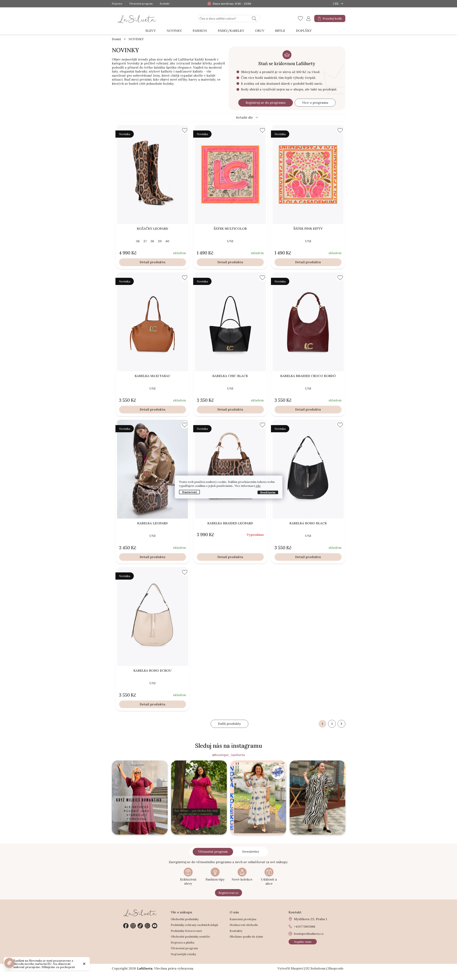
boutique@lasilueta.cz (309, 933)
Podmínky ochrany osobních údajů (194, 925)
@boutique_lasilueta (228, 755)
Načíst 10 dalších (229, 724)
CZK (336, 3)
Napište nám (302, 941)
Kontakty (236, 931)
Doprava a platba (182, 942)
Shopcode (336, 968)
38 (152, 241)
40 (167, 241)
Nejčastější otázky (183, 954)
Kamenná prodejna (243, 919)
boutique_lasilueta (133, 925)
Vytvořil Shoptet (290, 968)
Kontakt (165, 3)
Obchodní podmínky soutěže (190, 936)
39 (160, 241)
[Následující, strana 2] (341, 724)
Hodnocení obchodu (244, 925)
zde (258, 486)
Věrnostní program (141, 3)
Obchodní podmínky (185, 919)
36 (138, 241)
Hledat (254, 18)
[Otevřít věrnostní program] (9, 963)
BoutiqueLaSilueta (126, 925)
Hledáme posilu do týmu (246, 936)
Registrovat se (228, 893)
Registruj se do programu (266, 102)
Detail (144, 262)
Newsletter (250, 851)
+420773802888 (147, 925)
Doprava (117, 3)
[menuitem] (150, 31)
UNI (230, 241)
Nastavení (189, 492)
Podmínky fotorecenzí (186, 931)
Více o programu (315, 102)
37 (145, 241)
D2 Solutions (315, 968)
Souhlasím (267, 492)
